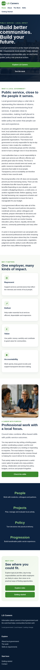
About (9, 8)
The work (5, 644)
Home (4, 8)
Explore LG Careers (20, 65)
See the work (20, 71)
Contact (4, 664)
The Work (17, 8)
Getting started (20, 594)
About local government (10, 641)
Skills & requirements (9, 647)
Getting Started (7, 12)
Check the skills (20, 474)
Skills (24, 8)
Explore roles (20, 588)
